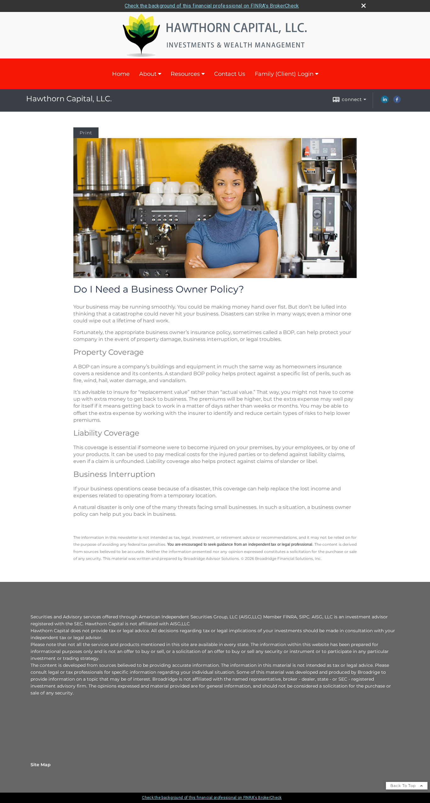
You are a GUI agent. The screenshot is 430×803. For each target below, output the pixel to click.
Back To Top (403, 785)
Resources (185, 73)
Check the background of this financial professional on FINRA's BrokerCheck (212, 6)
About (147, 73)
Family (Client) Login (284, 73)
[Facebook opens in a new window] (397, 101)
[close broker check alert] (363, 5)
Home (121, 73)
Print (86, 133)
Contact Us (229, 73)
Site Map (41, 764)
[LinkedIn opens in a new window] (384, 101)
